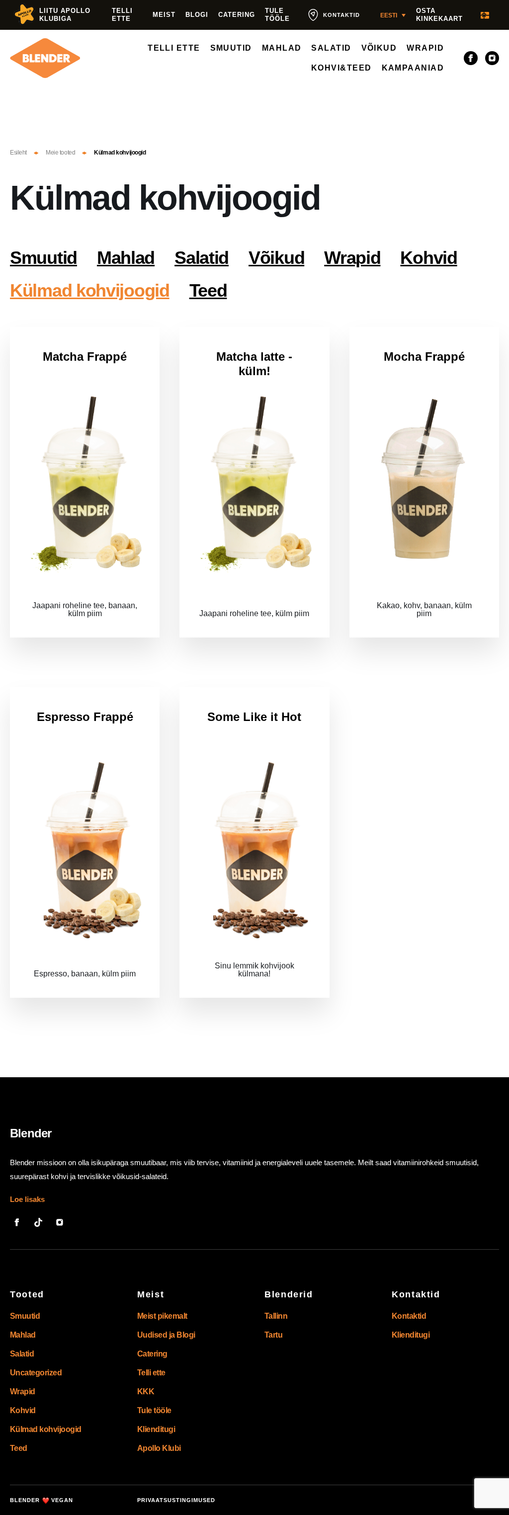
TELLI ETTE (174, 48)
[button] (393, 15)
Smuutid (43, 257)
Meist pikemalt (162, 1316)
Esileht (18, 152)
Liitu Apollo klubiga (64, 14)
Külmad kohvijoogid (90, 290)
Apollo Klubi (159, 1448)
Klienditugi (156, 1429)
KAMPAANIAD (413, 68)
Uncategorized (36, 1372)
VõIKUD (379, 48)
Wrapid (352, 257)
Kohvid (428, 257)
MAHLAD (282, 48)
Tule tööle (277, 14)
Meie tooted (60, 152)
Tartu (273, 1335)
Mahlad (126, 257)
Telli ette (122, 14)
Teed (208, 290)
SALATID (331, 48)
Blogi (196, 14)
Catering (236, 14)
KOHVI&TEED (341, 68)
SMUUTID (231, 48)
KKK (145, 1391)
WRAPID (425, 48)
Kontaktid (409, 1316)
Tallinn (275, 1316)
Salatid (201, 257)
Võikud (276, 257)
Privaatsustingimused (176, 1500)
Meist (164, 14)
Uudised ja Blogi (166, 1335)
